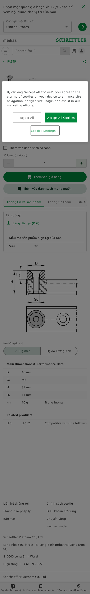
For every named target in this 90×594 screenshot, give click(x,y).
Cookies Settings (43, 130)
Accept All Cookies (61, 117)
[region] (45, 111)
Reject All (27, 117)
